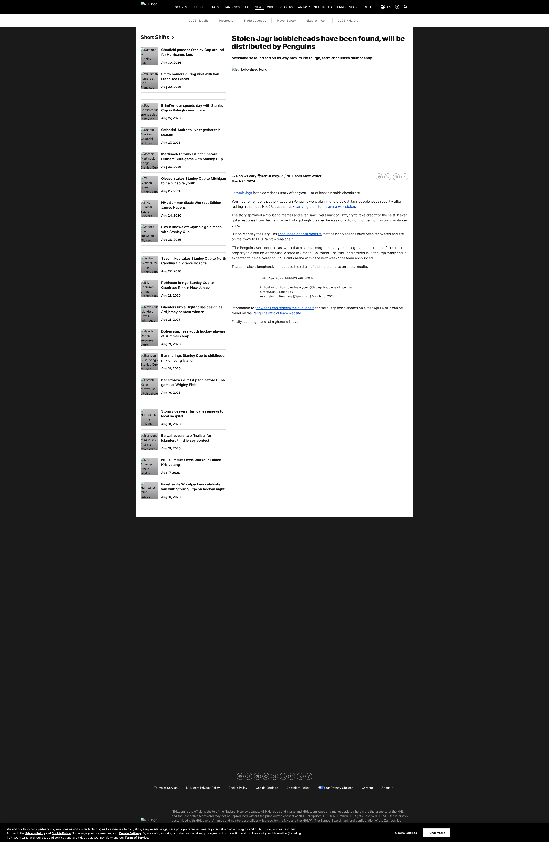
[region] (274, 832)
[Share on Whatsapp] (379, 176)
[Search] (405, 6)
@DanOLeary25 (270, 176)
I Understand (436, 832)
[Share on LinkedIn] (396, 176)
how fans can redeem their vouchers (285, 308)
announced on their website (300, 234)
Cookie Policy (61, 833)
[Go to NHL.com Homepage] (156, 7)
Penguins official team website (277, 313)
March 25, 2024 (323, 296)
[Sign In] (397, 6)
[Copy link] (404, 176)
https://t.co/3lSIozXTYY (277, 292)
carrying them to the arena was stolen (325, 206)
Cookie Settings (130, 833)
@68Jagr (315, 287)
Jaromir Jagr (242, 193)
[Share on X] (387, 176)
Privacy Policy (35, 833)
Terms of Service (136, 837)
